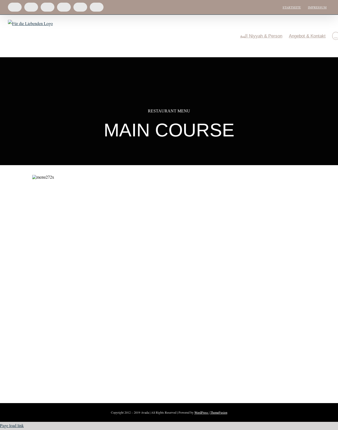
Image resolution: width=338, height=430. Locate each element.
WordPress (201, 412)
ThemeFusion (218, 412)
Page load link (12, 425)
